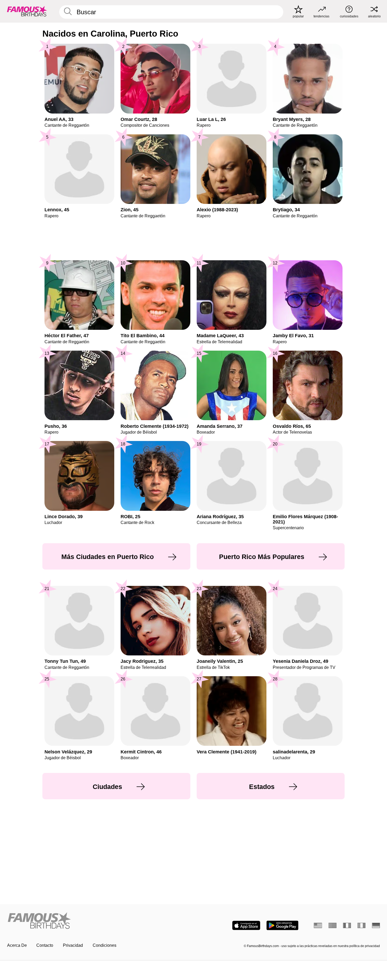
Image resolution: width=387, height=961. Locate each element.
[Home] (98, 921)
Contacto (44, 945)
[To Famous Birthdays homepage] (27, 11)
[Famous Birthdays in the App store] (246, 925)
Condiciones (104, 945)
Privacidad (73, 945)
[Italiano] (362, 925)
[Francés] (347, 925)
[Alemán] (376, 925)
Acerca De (17, 945)
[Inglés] (318, 925)
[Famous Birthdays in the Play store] (282, 925)
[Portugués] (333, 925)
